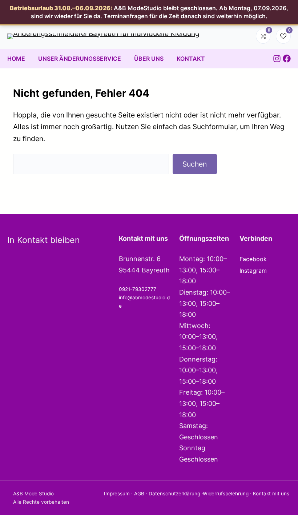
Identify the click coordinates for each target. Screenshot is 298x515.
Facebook (253, 259)
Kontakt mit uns (271, 493)
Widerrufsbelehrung (226, 493)
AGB (139, 493)
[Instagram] (277, 59)
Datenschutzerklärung (174, 493)
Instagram (253, 270)
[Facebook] (287, 59)
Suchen (194, 164)
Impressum (117, 493)
